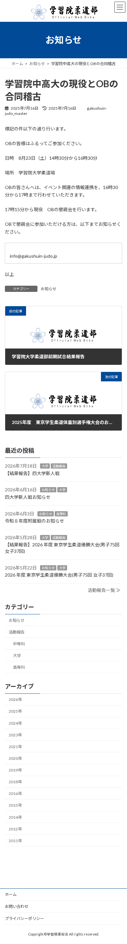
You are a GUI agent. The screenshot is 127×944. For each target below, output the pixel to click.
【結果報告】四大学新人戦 (32, 473)
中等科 (19, 643)
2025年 (15, 711)
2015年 (15, 805)
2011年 (15, 840)
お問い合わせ (16, 906)
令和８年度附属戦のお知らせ (34, 521)
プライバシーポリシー (24, 918)
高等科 (61, 514)
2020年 (15, 758)
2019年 (15, 770)
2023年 (15, 734)
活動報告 (58, 466)
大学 (45, 466)
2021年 (15, 746)
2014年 (15, 817)
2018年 (15, 781)
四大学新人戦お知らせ (27, 497)
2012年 (15, 829)
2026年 (15, 699)
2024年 (15, 723)
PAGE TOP (114, 904)
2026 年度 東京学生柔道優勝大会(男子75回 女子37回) (59, 575)
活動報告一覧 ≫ (104, 590)
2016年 (15, 793)
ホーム (11, 894)
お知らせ (48, 288)
